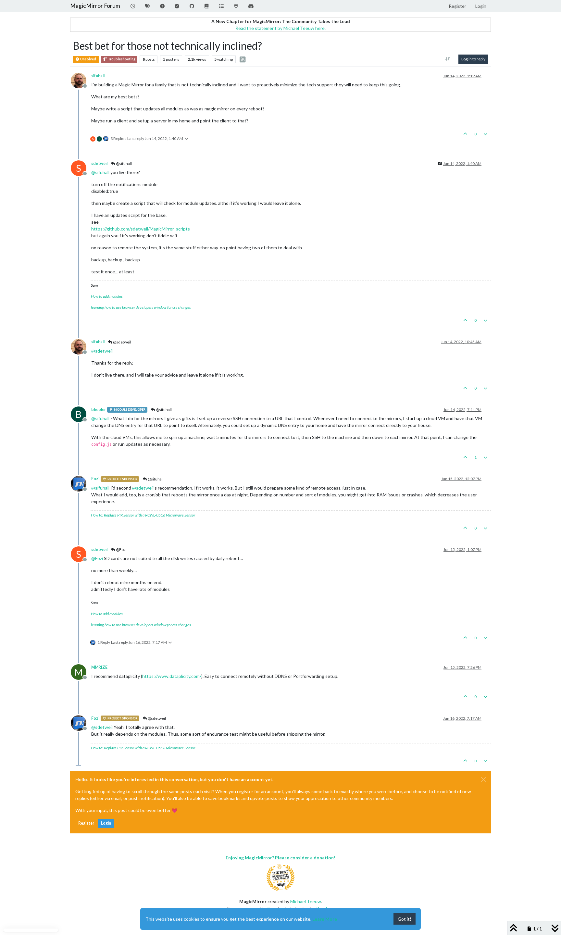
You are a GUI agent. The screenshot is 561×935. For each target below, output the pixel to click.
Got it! (404, 919)
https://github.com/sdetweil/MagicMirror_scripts (140, 228)
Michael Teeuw (305, 901)
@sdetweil (121, 342)
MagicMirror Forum (95, 5)
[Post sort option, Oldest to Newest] (448, 59)
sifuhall (98, 75)
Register (86, 823)
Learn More (324, 919)
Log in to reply (473, 58)
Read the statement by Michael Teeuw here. (280, 28)
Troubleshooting (121, 59)
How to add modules (107, 296)
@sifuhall (123, 163)
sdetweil (99, 163)
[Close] (483, 779)
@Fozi (121, 549)
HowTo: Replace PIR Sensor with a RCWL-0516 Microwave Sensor (143, 515)
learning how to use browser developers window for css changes (141, 307)
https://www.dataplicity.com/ (171, 676)
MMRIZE (99, 667)
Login (106, 823)
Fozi (95, 478)
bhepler (98, 409)
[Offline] (81, 79)
